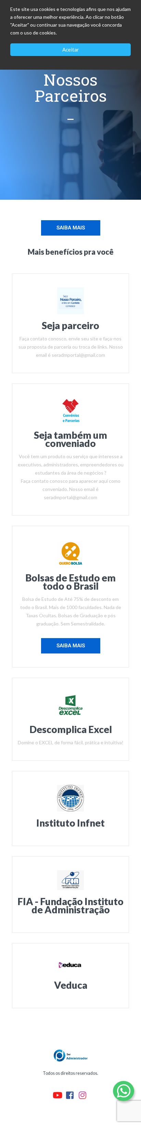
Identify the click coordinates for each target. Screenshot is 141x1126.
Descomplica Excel (70, 729)
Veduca (70, 985)
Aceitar (70, 49)
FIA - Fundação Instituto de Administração (70, 905)
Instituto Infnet (70, 823)
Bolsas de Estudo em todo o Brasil (70, 582)
